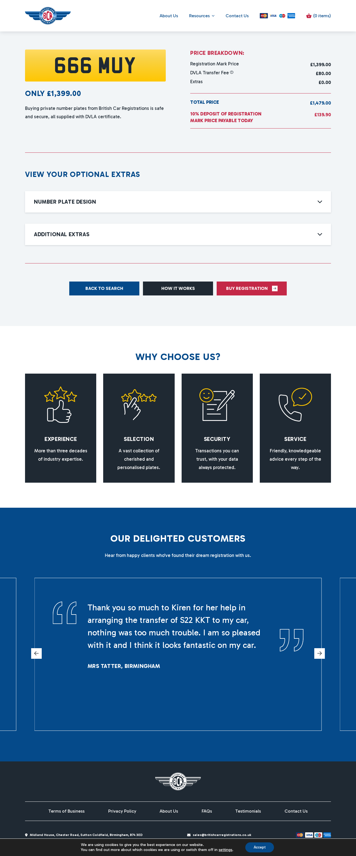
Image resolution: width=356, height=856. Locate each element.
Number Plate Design (65, 201)
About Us (169, 15)
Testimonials (248, 811)
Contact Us (237, 15)
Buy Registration (247, 288)
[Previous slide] (36, 653)
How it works (178, 288)
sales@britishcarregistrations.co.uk (222, 835)
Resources (199, 15)
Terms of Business (66, 811)
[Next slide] (319, 653)
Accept (260, 847)
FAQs (207, 811)
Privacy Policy (122, 811)
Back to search (104, 288)
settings (225, 849)
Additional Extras (61, 234)
